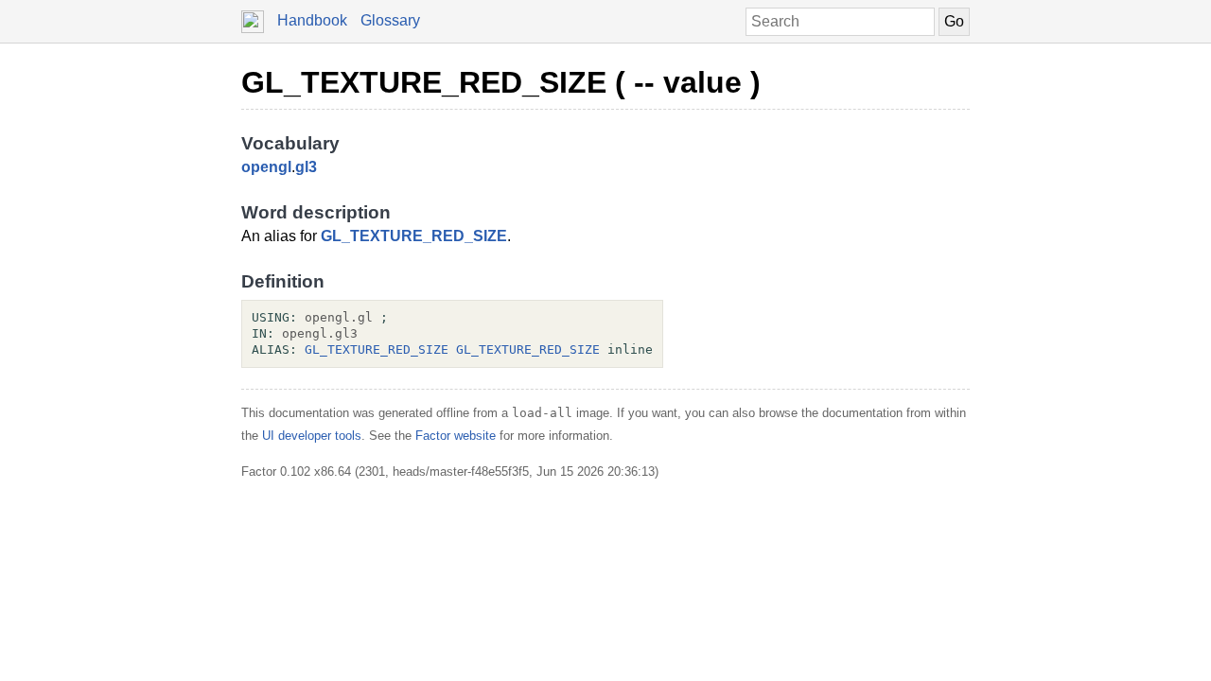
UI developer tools (311, 435)
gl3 (306, 167)
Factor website (455, 435)
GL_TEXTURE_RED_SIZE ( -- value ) (501, 82)
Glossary (390, 20)
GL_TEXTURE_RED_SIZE (414, 236)
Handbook (312, 20)
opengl (266, 167)
